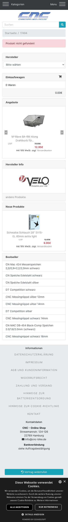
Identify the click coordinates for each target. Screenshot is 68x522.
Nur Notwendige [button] (48, 507)
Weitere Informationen (47, 500)
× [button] (64, 481)
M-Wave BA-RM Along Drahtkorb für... (25, 138)
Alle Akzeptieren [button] (19, 507)
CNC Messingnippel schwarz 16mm (27, 336)
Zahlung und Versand (34, 385)
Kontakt (34, 413)
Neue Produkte (15, 206)
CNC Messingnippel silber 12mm (25, 296)
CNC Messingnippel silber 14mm (25, 304)
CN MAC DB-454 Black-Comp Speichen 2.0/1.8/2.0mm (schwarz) (29, 327)
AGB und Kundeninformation (34, 370)
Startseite (11, 33)
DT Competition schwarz (21, 289)
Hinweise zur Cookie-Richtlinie (34, 406)
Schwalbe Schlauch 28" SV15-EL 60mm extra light (25, 234)
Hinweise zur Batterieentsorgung (34, 396)
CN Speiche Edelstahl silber (22, 282)
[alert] (34, 500)
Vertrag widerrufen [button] (35, 472)
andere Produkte (16, 197)
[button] (6, 132)
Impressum (34, 362)
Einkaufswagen (15, 77)
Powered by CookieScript (34, 519)
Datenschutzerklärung (34, 354)
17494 (23, 33)
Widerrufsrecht (34, 377)
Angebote (12, 102)
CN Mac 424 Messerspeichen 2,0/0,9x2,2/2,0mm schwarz (23, 266)
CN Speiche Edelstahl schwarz (24, 275)
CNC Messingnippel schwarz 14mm (27, 318)
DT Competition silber (19, 311)
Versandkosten (44, 150)
